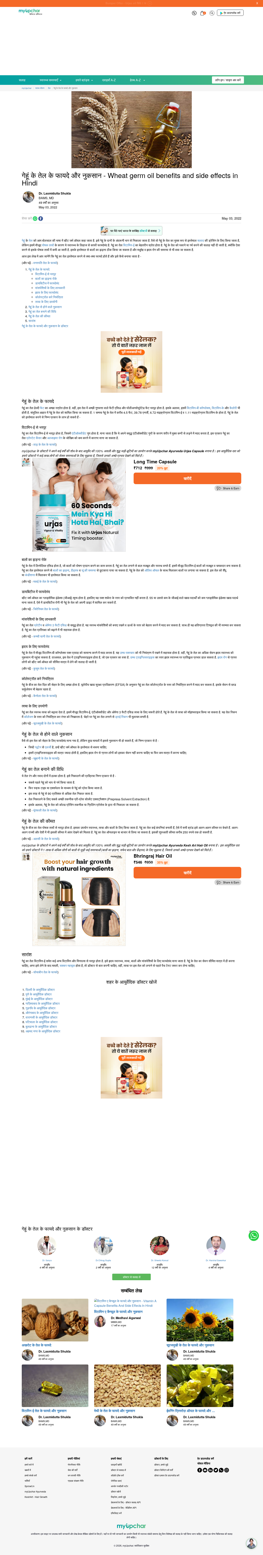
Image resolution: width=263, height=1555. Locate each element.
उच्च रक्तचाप (127, 652)
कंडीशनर (30, 575)
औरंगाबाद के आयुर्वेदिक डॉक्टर (42, 1012)
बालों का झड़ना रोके (46, 278)
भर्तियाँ (27, 1480)
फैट (42, 408)
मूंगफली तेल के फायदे (44, 810)
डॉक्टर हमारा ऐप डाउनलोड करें (166, 1475)
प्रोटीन (38, 625)
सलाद (200, 240)
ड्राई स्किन (121, 716)
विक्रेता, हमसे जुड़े (118, 1496)
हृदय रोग (222, 657)
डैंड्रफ (74, 570)
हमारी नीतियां (74, 1458)
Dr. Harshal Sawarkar (216, 1260)
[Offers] (194, 12)
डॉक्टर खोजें (116, 1491)
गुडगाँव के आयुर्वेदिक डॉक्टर (40, 1008)
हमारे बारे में (29, 1464)
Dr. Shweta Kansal (159, 1260)
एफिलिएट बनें (116, 1513)
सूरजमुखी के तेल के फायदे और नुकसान (190, 1345)
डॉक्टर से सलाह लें (131, 1277)
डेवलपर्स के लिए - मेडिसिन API (123, 1507)
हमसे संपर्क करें (31, 1475)
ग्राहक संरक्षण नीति (76, 1480)
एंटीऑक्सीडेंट (79, 433)
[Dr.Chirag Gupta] (103, 1245)
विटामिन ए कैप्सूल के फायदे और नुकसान (118, 1311)
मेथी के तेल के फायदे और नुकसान (114, 1410)
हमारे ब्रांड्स (82, 80)
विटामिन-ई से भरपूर (45, 274)
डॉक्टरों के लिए (161, 1458)
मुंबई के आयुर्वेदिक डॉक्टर (39, 999)
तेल (31, 240)
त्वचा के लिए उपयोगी (46, 301)
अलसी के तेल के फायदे (45, 838)
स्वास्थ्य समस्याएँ (49, 80)
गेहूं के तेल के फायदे (38, 269)
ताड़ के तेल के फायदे (44, 444)
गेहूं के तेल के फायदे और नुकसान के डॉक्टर (45, 326)
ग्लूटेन (38, 747)
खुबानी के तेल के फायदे (45, 758)
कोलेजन (28, 716)
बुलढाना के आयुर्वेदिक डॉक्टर (41, 1026)
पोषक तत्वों (48, 245)
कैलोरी (233, 408)
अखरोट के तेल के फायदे (36, 1345)
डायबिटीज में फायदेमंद (47, 283)
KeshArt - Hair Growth (36, 1496)
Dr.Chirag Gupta (103, 1260)
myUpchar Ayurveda (35, 1491)
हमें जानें (28, 1458)
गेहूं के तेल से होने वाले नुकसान (45, 307)
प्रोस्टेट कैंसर (34, 438)
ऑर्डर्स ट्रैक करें (117, 1475)
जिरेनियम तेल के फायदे (45, 609)
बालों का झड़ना (61, 570)
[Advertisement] (131, 46)
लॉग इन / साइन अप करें (228, 80)
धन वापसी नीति (74, 1475)
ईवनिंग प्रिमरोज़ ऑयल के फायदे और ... (191, 1410)
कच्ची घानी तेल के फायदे (46, 636)
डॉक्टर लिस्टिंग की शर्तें (163, 1469)
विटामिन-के (218, 408)
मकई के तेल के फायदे (44, 581)
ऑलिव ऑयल (152, 570)
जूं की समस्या (88, 570)
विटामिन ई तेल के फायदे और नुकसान (44, 1410)
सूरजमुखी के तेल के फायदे (47, 723)
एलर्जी (48, 747)
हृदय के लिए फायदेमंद (46, 292)
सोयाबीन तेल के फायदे (45, 972)
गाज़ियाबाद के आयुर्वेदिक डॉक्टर (43, 1003)
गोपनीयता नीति (74, 1464)
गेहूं (23, 240)
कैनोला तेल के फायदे (44, 696)
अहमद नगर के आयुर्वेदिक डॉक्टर (43, 1031)
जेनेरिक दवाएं (116, 1480)
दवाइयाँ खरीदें (116, 1464)
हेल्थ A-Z (136, 80)
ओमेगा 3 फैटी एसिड (56, 625)
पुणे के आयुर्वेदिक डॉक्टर (39, 994)
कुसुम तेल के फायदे (43, 668)
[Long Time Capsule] (79, 504)
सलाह (22, 80)
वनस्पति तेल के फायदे (45, 263)
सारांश (31, 320)
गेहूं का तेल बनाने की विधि (42, 311)
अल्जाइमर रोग (54, 438)
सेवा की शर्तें (72, 1469)
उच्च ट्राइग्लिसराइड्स (142, 657)
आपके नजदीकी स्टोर (119, 1486)
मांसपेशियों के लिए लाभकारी (50, 288)
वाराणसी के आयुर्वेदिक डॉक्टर (41, 1017)
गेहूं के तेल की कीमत (39, 316)
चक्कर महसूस (67, 965)
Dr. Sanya (47, 1260)
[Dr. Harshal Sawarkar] (216, 1245)
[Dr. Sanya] (47, 1245)
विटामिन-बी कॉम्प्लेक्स (198, 408)
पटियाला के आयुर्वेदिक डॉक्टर (42, 1022)
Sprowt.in (29, 1486)
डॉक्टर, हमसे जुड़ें (161, 1464)
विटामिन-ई (128, 245)
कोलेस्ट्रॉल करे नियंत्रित (49, 297)
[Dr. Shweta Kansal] (159, 1245)
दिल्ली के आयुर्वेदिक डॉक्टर (40, 989)
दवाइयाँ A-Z (109, 80)
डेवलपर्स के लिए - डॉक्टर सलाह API (126, 1502)
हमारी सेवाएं (116, 1458)
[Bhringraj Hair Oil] (79, 899)
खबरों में (28, 1469)
